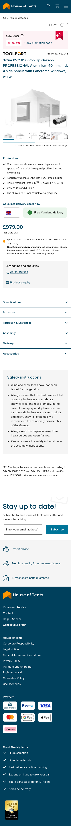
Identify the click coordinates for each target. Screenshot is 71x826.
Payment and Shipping (17, 667)
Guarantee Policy (14, 678)
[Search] (48, 6)
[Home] (5, 17)
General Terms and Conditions (22, 655)
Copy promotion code (38, 43)
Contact (8, 613)
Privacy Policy (11, 661)
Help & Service (12, 619)
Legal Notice (11, 649)
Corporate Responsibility (18, 643)
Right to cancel (12, 672)
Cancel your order (14, 625)
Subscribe (57, 529)
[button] (57, 6)
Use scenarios (12, 684)
